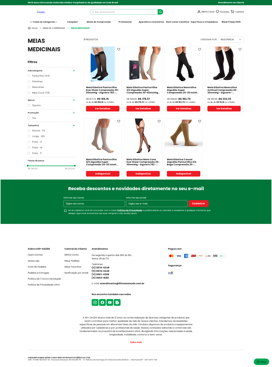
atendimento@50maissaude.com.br (122, 283)
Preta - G (37, 141)
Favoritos (224, 11)
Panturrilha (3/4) (41, 75)
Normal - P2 (38, 130)
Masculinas (38, 87)
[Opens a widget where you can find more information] (261, 362)
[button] (231, 2)
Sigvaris (36, 105)
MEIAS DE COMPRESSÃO (54, 28)
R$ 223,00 (70, 168)
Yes (34, 118)
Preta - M (37, 147)
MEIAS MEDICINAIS (80, 28)
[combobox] (126, 12)
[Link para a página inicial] (33, 28)
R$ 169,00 (33, 168)
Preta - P (37, 153)
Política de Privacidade (129, 210)
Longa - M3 (38, 136)
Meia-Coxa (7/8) (41, 92)
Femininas (37, 81)
